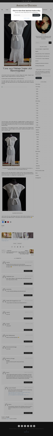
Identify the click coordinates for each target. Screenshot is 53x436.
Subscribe (36, 15)
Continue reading (26, 18)
